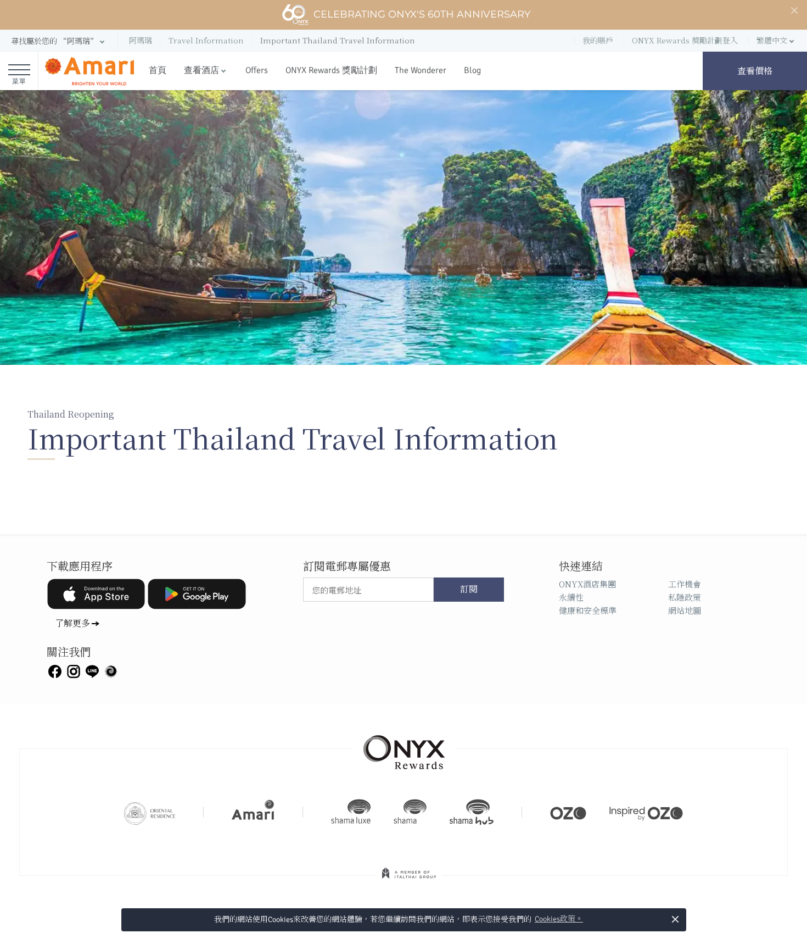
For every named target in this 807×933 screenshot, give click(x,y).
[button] (59, 41)
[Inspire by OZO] (646, 812)
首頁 (157, 70)
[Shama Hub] (471, 812)
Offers (256, 70)
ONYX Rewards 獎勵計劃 (331, 70)
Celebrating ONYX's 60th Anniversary (421, 14)
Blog (472, 70)
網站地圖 (684, 610)
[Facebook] (55, 670)
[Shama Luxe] (350, 812)
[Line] (92, 670)
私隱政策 (684, 597)
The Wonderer (420, 70)
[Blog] (111, 670)
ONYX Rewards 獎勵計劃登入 (685, 40)
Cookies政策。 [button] (559, 919)
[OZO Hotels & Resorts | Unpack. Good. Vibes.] (568, 812)
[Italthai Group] (409, 881)
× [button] (675, 919)
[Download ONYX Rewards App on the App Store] (96, 593)
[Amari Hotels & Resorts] (89, 71)
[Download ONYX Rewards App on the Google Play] (196, 593)
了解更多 (72, 623)
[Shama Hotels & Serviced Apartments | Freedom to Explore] (410, 812)
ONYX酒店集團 (587, 584)
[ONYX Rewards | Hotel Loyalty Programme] (404, 747)
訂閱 (469, 590)
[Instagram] (73, 670)
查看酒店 (201, 70)
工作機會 (684, 584)
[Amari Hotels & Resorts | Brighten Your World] (253, 812)
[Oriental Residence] (150, 812)
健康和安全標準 (588, 610)
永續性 (571, 597)
